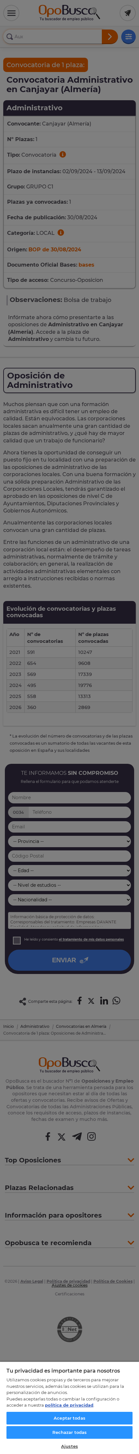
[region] (69, 1407)
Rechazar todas (69, 1432)
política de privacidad (69, 1405)
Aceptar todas (69, 1418)
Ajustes (69, 1446)
